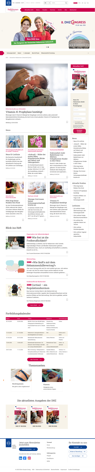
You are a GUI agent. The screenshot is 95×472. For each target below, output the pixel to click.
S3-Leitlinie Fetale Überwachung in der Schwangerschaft (80, 210)
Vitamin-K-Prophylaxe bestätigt (24, 111)
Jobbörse (37, 2)
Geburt (19, 53)
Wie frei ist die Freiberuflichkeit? (37, 239)
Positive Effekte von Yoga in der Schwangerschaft (80, 198)
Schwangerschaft (11, 53)
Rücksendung (51, 448)
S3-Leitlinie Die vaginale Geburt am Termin (80, 222)
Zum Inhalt (33, 305)
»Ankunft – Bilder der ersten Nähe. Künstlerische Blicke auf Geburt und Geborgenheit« (37, 158)
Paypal (49, 455)
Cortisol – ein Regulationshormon (38, 286)
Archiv (60, 10)
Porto (48, 445)
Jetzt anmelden (27, 449)
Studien (44, 10)
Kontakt (76, 447)
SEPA (48, 461)
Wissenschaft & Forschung (48, 53)
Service (32, 2)
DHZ (14, 2)
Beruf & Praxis (35, 53)
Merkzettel (73, 10)
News (38, 10)
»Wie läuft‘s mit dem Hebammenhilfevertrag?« (41, 264)
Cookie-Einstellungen (74, 469)
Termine (52, 10)
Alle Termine (34, 359)
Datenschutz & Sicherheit (43, 469)
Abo (66, 10)
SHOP (22, 2)
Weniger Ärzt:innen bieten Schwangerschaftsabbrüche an (36, 202)
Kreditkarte (50, 458)
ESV (7, 57)
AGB (33, 469)
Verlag (28, 2)
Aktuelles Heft (29, 10)
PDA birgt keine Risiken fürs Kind (13, 202)
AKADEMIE (17, 2)
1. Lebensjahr (26, 53)
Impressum (64, 469)
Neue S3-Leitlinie (13, 154)
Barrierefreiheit (55, 469)
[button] (2, 31)
